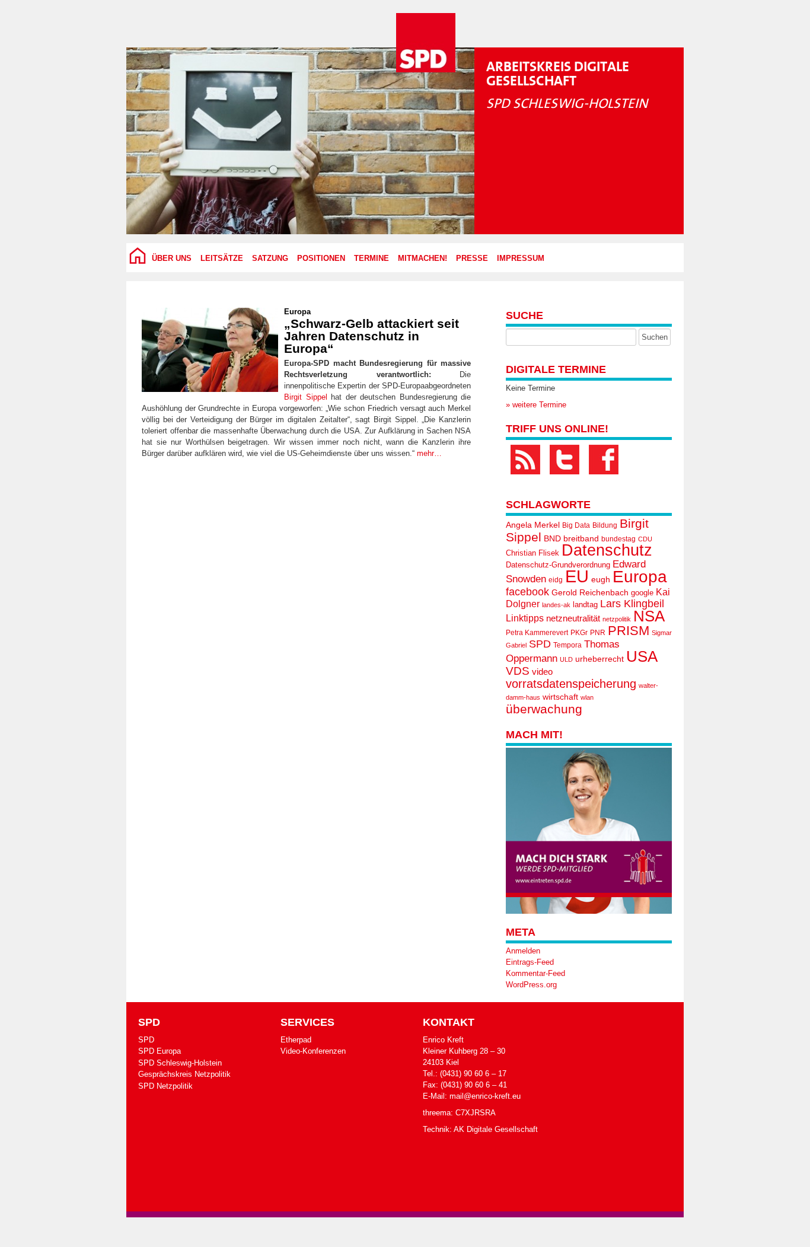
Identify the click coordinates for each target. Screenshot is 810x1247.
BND (552, 538)
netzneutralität (573, 618)
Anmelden (523, 950)
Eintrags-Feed (530, 962)
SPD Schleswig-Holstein (180, 1062)
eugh (600, 579)
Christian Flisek (532, 552)
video (542, 671)
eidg (555, 579)
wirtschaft (560, 697)
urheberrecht (599, 659)
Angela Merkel (533, 525)
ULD (566, 659)
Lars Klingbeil (632, 604)
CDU (645, 539)
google (642, 592)
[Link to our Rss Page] (525, 459)
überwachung (544, 709)
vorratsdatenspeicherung (571, 683)
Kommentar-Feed (535, 973)
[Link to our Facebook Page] (603, 459)
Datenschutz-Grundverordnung (558, 564)
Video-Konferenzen (313, 1051)
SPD (540, 644)
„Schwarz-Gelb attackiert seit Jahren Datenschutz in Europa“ (371, 336)
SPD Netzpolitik (165, 1086)
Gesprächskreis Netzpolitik (184, 1074)
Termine (371, 258)
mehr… (429, 453)
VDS (518, 671)
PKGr (579, 633)
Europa (297, 311)
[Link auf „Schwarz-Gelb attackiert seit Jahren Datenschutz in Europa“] (210, 350)
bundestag (618, 539)
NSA (649, 616)
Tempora (567, 645)
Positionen (321, 258)
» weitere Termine (536, 404)
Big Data (576, 525)
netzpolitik (616, 619)
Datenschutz (607, 550)
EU (577, 576)
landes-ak (556, 604)
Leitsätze (221, 258)
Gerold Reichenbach (590, 592)
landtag (585, 604)
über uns (172, 258)
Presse (472, 258)
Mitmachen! (422, 258)
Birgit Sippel (305, 397)
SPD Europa (159, 1051)
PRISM (628, 630)
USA (642, 656)
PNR (597, 632)
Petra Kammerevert (537, 633)
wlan (587, 697)
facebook (527, 591)
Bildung (604, 525)
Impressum (520, 258)
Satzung (270, 258)
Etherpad (295, 1039)
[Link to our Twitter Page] (564, 459)
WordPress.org (531, 984)
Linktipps (525, 618)
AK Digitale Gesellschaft (496, 1129)
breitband (581, 538)
